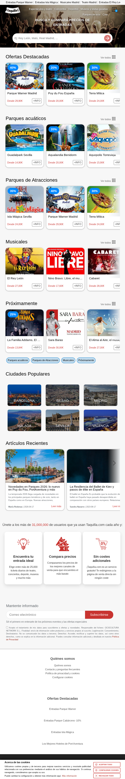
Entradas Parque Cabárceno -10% (62, 720)
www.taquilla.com (12, 8)
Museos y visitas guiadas (94, 9)
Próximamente (86, 360)
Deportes (73, 9)
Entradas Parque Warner (19, 2)
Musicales (16, 241)
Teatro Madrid (89, 2)
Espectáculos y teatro (40, 9)
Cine (105, 14)
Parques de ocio (91, 14)
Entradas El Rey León (111, 2)
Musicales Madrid (69, 2)
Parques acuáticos (26, 118)
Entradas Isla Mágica (46, 2)
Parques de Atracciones (31, 180)
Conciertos (60, 9)
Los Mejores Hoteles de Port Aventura (62, 743)
